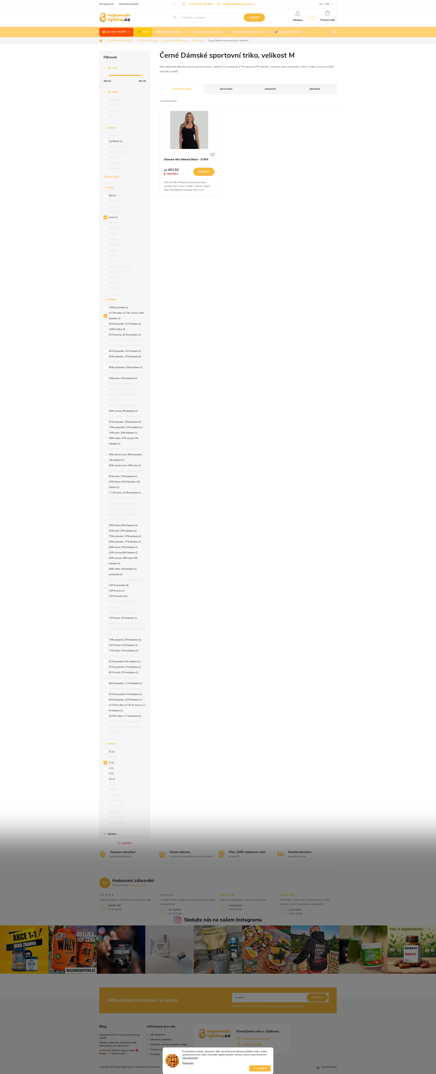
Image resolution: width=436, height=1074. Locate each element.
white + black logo (119, 271)
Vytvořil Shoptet (329, 1067)
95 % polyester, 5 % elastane (124, 667)
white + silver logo (119, 266)
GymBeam (115, 141)
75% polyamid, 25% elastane (125, 639)
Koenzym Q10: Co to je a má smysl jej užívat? (119, 1036)
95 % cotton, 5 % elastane (123, 677)
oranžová (115, 228)
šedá (112, 250)
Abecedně (314, 89)
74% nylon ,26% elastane (123, 432)
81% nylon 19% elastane (122, 530)
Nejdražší (270, 89)
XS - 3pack (115, 822)
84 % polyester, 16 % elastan (124, 351)
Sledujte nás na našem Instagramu (223, 920)
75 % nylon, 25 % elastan (122, 618)
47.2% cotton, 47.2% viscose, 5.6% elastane (126, 315)
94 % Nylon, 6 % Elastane (123, 645)
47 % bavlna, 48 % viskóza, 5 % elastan (125, 604)
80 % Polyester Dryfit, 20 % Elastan (126, 631)
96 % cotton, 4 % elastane (123, 656)
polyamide (115, 574)
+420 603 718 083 (252, 1044)
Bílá (112, 195)
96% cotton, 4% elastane (122, 569)
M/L (112, 784)
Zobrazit (204, 171)
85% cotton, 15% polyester (123, 449)
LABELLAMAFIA (118, 152)
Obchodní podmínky (129, 4)
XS (111, 779)
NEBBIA (114, 157)
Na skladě (115, 100)
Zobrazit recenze (137, 885)
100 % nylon (116, 590)
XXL (112, 757)
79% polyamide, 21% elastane (125, 427)
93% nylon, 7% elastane (122, 372)
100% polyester (118, 307)
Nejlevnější (226, 89)
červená (114, 222)
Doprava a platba (159, 1049)
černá (113, 217)
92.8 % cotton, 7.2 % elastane (125, 716)
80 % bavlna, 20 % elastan (123, 612)
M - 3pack (115, 800)
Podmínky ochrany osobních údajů (168, 1044)
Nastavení (188, 1063)
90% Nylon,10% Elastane (123, 525)
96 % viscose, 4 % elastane (123, 721)
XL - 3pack (115, 811)
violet (113, 255)
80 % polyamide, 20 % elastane (126, 688)
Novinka (114, 111)
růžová (113, 233)
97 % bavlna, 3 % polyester (124, 498)
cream (113, 288)
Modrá (113, 201)
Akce (112, 105)
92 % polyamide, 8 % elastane (125, 694)
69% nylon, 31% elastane (123, 378)
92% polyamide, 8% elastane (124, 405)
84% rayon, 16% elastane (123, 547)
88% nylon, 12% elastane (123, 389)
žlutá (112, 239)
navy (112, 260)
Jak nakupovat (106, 4)
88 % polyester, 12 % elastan (124, 345)
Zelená (113, 206)
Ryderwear (116, 168)
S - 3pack (115, 795)
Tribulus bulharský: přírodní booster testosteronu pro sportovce (118, 1044)
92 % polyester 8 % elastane (124, 661)
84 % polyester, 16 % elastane (125, 699)
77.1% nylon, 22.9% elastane (124, 492)
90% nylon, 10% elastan (122, 503)
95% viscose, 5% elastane (123, 411)
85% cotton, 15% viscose (122, 509)
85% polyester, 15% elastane (125, 356)
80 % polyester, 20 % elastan (124, 470)
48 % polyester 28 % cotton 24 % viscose (125, 729)
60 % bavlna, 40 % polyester (124, 334)
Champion (115, 146)
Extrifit (113, 135)
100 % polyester (118, 585)
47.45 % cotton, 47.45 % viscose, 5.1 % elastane (127, 708)
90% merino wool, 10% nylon (125, 465)
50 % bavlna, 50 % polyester (124, 362)
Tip (112, 116)
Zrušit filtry (126, 843)
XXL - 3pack (116, 817)
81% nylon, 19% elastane (123, 476)
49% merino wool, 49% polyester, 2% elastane (125, 457)
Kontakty (155, 1054)
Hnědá (113, 244)
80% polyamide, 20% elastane (125, 367)
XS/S (112, 789)
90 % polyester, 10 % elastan (124, 323)
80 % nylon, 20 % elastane (123, 672)
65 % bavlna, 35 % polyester (124, 340)
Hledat (254, 17)
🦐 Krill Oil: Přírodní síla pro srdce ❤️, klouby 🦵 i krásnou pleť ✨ (119, 1052)
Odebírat (317, 997)
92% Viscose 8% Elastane (123, 552)
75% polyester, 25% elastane (125, 536)
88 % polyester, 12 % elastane (125, 683)
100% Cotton (117, 329)
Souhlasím (262, 1068)
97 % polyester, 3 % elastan (124, 416)
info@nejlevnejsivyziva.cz (256, 1038)
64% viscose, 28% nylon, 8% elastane (123, 561)
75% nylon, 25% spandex (123, 383)
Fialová (114, 211)
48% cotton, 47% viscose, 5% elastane (123, 441)
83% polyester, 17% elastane (125, 541)
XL (111, 751)
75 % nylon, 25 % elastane (123, 650)
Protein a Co (116, 163)
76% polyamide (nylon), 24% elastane (123, 397)
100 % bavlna (118, 596)
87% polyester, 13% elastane (125, 421)
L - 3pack (115, 806)
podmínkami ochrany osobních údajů (283, 1006)
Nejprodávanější (181, 89)
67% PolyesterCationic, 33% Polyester (123, 517)
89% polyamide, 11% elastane (125, 579)
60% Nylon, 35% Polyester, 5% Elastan (124, 484)
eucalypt (114, 277)
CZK (327, 4)
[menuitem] (116, 32)
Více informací (190, 1058)
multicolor (115, 282)
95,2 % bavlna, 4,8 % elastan (124, 623)
